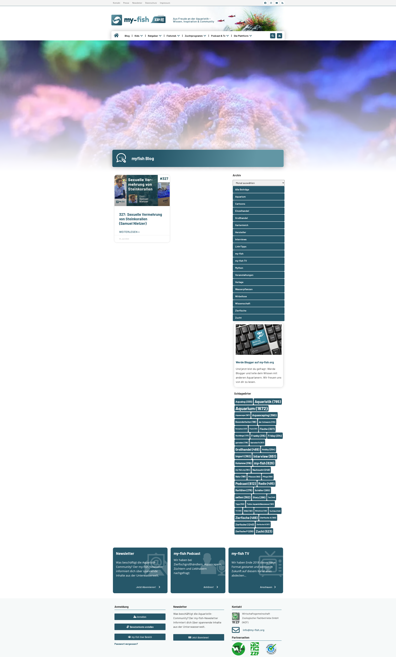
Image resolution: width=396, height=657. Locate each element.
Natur (240, 476)
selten (242, 497)
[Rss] (282, 3)
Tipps (239, 504)
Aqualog (243, 401)
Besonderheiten (245, 422)
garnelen (241, 442)
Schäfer (262, 490)
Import (243, 456)
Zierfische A (268, 517)
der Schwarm (267, 422)
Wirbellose (261, 511)
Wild (248, 510)
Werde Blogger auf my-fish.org (255, 362)
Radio (266, 483)
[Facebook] (265, 3)
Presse (126, 3)
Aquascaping (264, 415)
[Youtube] (277, 3)
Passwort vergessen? (126, 643)
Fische (267, 429)
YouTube (274, 511)
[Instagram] (271, 3)
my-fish (264, 463)
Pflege (268, 477)
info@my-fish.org (253, 630)
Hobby (268, 449)
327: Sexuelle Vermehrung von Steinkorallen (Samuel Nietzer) (140, 219)
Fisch (253, 429)
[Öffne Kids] (141, 36)
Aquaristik (268, 401)
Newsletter (137, 3)
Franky (258, 435)
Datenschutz (151, 3)
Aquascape (242, 415)
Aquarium (251, 408)
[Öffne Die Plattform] (250, 36)
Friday (275, 435)
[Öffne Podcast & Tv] (227, 36)
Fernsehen (241, 429)
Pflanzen (254, 477)
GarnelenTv (257, 443)
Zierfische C (244, 524)
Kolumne (243, 463)
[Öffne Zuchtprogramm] (204, 36)
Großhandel (247, 449)
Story (259, 497)
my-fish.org (242, 470)
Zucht (264, 531)
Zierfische (246, 518)
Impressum (165, 3)
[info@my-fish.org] (236, 630)
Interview (264, 456)
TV (238, 511)
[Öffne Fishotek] (178, 36)
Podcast (245, 483)
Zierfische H (263, 524)
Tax (271, 497)
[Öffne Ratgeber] (160, 36)
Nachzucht (261, 469)
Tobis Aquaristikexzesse (260, 504)
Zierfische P (244, 531)
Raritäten (243, 490)
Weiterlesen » (129, 231)
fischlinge (242, 435)
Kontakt (116, 3)
